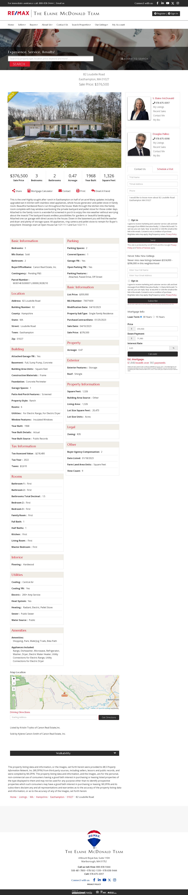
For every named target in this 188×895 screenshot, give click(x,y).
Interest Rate (135, 343)
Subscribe (153, 300)
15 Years (160, 316)
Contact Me (159, 115)
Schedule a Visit (165, 169)
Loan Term (134, 316)
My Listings (158, 106)
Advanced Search (136, 58)
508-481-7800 (78, 870)
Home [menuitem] (11, 24)
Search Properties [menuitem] (80, 24)
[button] (20, 64)
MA (31, 796)
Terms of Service (143, 248)
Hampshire (41, 796)
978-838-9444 (110, 870)
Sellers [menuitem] (21, 24)
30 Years (147, 316)
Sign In (174, 13)
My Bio (156, 119)
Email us (60, 3)
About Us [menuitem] (46, 24)
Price (130, 324)
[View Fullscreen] (14, 689)
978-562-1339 (94, 870)
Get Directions (109, 717)
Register (161, 13)
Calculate (152, 353)
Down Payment (136, 333)
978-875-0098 (163, 138)
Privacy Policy (171, 234)
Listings (23, 796)
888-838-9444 (46, 3)
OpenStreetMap (104, 708)
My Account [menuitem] (118, 24)
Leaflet (93, 708)
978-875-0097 (163, 102)
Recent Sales (159, 111)
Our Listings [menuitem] (101, 24)
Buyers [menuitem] (33, 24)
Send (152, 240)
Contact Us (140, 169)
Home (13, 796)
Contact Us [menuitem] (62, 24)
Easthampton (57, 796)
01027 (70, 796)
